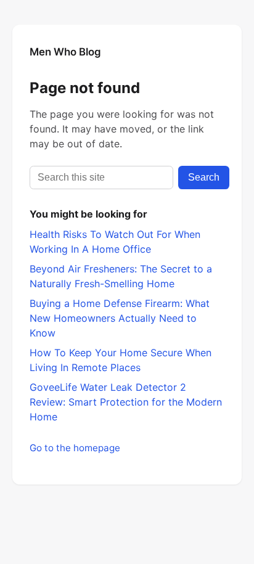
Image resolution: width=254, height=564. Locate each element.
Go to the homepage (75, 448)
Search (203, 177)
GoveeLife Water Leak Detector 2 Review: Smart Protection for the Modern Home (126, 402)
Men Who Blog (65, 52)
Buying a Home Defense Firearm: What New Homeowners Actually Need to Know (120, 318)
